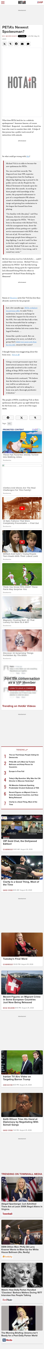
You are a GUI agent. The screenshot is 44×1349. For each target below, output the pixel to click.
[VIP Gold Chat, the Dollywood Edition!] (22, 827)
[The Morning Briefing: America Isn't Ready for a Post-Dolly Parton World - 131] (22, 1318)
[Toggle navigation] (3, 3)
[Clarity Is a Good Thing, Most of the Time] (22, 867)
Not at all (15, 354)
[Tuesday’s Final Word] (22, 944)
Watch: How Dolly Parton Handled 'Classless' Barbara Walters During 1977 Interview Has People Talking (21, 1293)
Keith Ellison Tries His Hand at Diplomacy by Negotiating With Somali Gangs (20, 1122)
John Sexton (7, 1085)
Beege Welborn (9, 1008)
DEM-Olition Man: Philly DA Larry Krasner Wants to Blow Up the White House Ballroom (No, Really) (20, 1250)
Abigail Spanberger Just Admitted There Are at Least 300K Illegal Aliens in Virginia (21, 1207)
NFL (9, 424)
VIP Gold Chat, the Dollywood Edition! (20, 842)
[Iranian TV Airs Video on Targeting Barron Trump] (22, 1062)
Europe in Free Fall (16, 771)
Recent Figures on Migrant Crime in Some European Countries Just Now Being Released (23, 795)
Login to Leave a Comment (22, 688)
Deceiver (13, 297)
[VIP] (40, 3)
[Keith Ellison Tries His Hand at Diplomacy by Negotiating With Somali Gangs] (22, 1105)
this (27, 156)
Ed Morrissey (9, 36)
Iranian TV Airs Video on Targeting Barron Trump (17, 1078)
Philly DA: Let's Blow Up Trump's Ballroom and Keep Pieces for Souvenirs (22, 764)
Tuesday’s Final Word (15, 958)
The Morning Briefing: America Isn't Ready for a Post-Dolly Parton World (19, 1334)
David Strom (8, 890)
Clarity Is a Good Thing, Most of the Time (21, 883)
